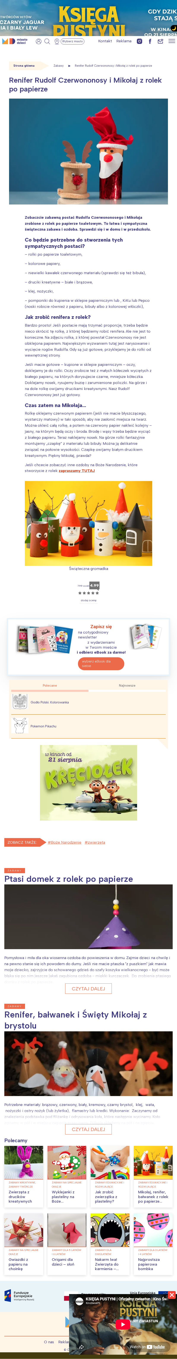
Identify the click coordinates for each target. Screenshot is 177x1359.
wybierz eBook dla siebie (96, 663)
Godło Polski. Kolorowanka (50, 702)
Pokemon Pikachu (43, 726)
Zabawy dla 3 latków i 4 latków (153, 1252)
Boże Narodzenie (66, 842)
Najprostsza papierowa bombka (149, 1264)
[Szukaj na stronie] (47, 41)
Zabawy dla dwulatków (103, 1252)
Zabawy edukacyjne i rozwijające (109, 1184)
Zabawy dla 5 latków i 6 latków (66, 1252)
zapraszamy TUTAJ (77, 470)
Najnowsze (127, 685)
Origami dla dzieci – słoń (63, 1262)
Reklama (123, 41)
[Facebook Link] (150, 41)
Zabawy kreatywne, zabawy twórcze (22, 1184)
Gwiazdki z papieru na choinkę (18, 1264)
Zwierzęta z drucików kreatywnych (20, 1197)
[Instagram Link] (139, 41)
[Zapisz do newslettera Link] (160, 41)
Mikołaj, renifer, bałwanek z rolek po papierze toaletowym (153, 1199)
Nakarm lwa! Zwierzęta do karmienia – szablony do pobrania (107, 1268)
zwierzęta (96, 842)
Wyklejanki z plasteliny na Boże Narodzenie (63, 1199)
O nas (49, 1342)
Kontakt (105, 41)
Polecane (50, 685)
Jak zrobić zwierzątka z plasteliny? (106, 1197)
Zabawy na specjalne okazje (67, 1184)
